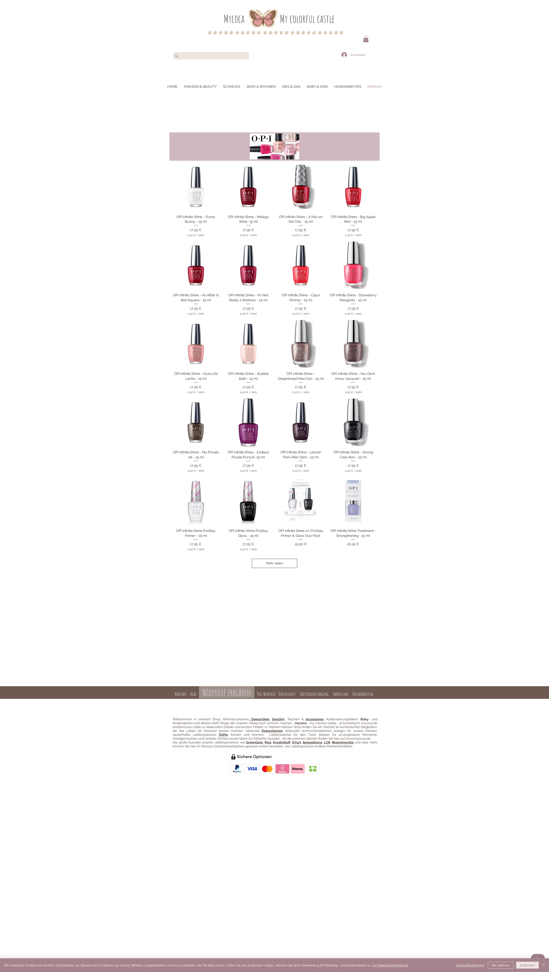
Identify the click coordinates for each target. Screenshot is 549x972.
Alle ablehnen (501, 965)
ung (277, 701)
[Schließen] (543, 965)
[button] (366, 39)
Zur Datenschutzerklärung (390, 965)
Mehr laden (274, 563)
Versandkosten (362, 694)
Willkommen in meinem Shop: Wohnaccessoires (211, 719)
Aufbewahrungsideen (342, 719)
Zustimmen (527, 965)
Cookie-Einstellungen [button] (470, 965)
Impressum (340, 694)
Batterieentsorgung (314, 694)
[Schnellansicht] (196, 187)
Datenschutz (287, 694)
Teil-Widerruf (266, 694)
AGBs (193, 694)
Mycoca (234, 18)
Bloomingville (343, 742)
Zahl (271, 701)
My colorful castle (307, 18)
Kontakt (181, 694)
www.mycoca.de (358, 738)
